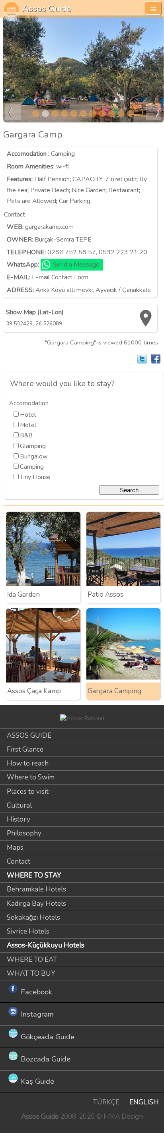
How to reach (28, 763)
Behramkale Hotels (36, 889)
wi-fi (62, 166)
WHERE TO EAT (32, 959)
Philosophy (24, 833)
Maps (15, 847)
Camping (63, 153)
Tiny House (35, 477)
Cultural (19, 805)
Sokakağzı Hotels (33, 917)
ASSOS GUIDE (29, 735)
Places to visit (28, 791)
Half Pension (52, 179)
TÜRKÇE (106, 1102)
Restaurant (123, 190)
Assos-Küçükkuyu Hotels (45, 945)
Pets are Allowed (31, 201)
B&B (26, 435)
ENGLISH (144, 1102)
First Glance (25, 749)
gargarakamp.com (49, 226)
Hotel (28, 415)
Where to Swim (31, 777)
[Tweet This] (142, 358)
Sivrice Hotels (28, 931)
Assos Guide (46, 8)
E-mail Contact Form (60, 277)
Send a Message (76, 264)
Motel (28, 425)
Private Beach (49, 190)
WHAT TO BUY (31, 973)
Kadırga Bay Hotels (36, 903)
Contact (18, 861)
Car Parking (74, 201)
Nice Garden (88, 190)
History (18, 819)
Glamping (33, 446)
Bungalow (34, 456)
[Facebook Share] (155, 358)
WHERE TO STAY (34, 875)
